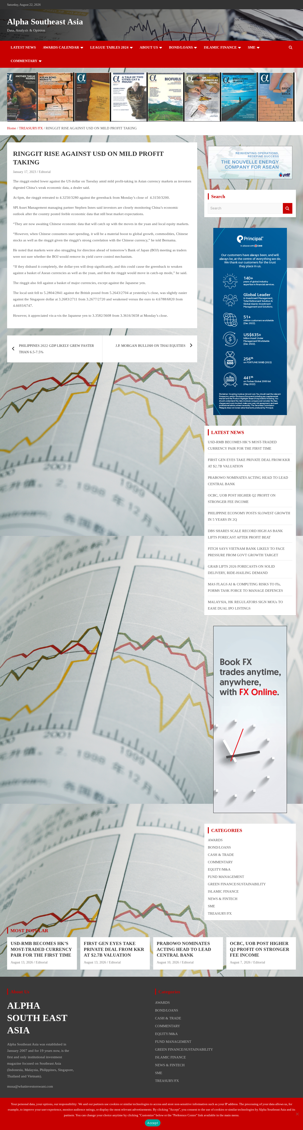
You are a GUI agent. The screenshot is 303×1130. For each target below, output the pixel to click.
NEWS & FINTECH (222, 899)
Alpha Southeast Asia (45, 21)
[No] (297, 1114)
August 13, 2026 (22, 962)
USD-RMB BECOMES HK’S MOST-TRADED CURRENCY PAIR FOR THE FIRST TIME (41, 949)
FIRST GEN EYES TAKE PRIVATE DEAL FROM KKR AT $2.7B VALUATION (114, 949)
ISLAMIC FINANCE (220, 47)
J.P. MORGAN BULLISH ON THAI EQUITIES (150, 346)
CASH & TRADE (221, 855)
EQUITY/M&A (219, 869)
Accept (152, 1123)
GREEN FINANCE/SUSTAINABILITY (237, 884)
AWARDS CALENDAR (61, 47)
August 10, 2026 (168, 962)
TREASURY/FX (220, 913)
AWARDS (215, 840)
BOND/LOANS (181, 47)
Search (287, 208)
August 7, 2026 (240, 962)
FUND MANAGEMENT (226, 877)
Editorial (45, 172)
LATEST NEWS (23, 47)
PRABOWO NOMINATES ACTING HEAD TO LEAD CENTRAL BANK (184, 949)
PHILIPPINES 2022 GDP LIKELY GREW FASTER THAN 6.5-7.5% (56, 349)
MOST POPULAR (29, 930)
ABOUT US (149, 47)
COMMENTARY (24, 61)
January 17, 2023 (24, 172)
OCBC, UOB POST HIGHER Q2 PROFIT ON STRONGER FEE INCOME (259, 949)
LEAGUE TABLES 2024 (109, 47)
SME (251, 47)
